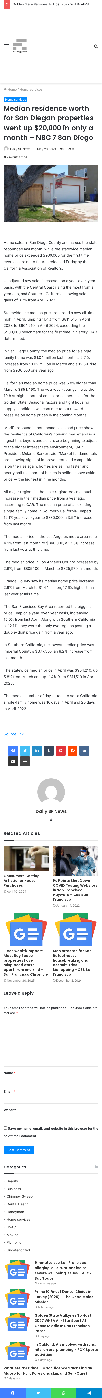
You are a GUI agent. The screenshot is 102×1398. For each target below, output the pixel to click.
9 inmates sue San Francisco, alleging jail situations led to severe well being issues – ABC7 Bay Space (63, 1270)
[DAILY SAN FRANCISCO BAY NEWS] (19, 46)
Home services (31, 89)
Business (14, 1189)
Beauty (12, 1181)
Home (12, 89)
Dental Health (17, 1204)
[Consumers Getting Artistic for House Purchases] (26, 858)
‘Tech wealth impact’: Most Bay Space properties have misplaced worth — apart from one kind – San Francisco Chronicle (26, 962)
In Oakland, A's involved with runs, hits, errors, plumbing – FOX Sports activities (66, 1349)
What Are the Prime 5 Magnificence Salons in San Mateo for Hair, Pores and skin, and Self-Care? (48, 1371)
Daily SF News (20, 149)
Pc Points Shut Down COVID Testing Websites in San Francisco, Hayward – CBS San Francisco (75, 890)
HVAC (11, 1227)
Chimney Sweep (20, 1196)
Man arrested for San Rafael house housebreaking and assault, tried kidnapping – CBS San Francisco (73, 962)
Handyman (15, 1212)
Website (10, 1110)
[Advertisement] (58, 42)
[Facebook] (13, 751)
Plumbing (14, 1242)
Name (10, 1073)
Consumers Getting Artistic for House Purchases (22, 880)
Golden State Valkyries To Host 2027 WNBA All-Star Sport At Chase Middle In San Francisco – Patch (64, 1323)
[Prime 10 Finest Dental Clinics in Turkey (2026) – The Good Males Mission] (17, 1298)
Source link (14, 734)
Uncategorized (18, 1250)
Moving (12, 1235)
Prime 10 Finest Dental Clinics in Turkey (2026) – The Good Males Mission (64, 1297)
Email (9, 1091)
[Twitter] (25, 751)
